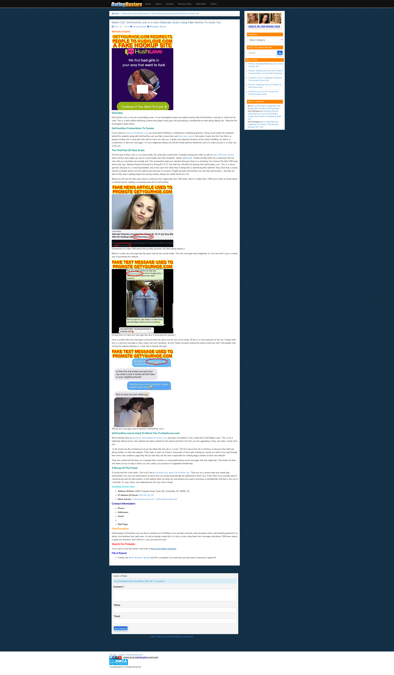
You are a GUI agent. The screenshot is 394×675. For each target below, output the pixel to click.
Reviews (154, 26)
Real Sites (201, 4)
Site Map (113, 654)
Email (116, 616)
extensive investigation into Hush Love (150, 438)
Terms (214, 4)
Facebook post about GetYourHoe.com (172, 472)
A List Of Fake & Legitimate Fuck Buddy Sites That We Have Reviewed (264, 107)
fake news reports (186, 136)
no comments (139, 26)
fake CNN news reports (223, 155)
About (158, 4)
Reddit (189, 158)
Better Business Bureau (139, 557)
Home (148, 4)
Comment (119, 586)
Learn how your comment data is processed (171, 636)
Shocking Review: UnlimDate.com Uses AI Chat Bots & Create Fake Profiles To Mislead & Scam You (264, 115)
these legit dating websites (163, 549)
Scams (163, 26)
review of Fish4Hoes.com (136, 133)
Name (116, 604)
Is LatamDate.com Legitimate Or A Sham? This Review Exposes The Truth (263, 124)
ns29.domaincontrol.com (143, 499)
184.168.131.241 (146, 495)
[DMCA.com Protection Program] (118, 662)
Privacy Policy (184, 4)
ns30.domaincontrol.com (166, 499)
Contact (169, 4)
